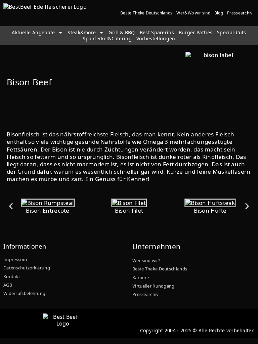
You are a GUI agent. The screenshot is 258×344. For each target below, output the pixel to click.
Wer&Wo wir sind (193, 13)
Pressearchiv (240, 13)
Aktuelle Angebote (33, 33)
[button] (11, 206)
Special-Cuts (231, 33)
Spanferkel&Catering (107, 39)
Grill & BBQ (122, 33)
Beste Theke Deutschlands (146, 13)
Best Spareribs (157, 33)
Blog (218, 13)
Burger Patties (195, 33)
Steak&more (82, 33)
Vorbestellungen (155, 39)
